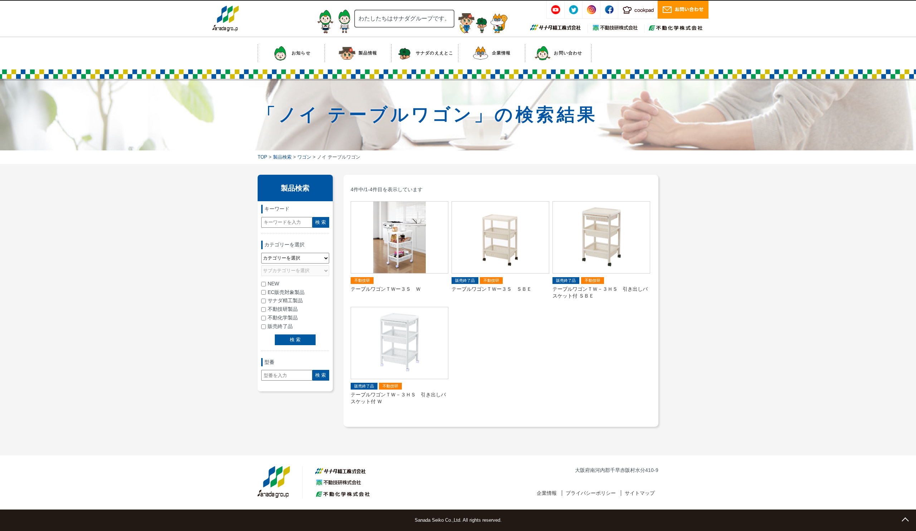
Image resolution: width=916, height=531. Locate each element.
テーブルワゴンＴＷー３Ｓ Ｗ (386, 289)
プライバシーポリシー (591, 493)
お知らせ (301, 52)
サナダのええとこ (435, 52)
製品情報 (368, 52)
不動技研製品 (283, 309)
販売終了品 (280, 326)
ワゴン (304, 157)
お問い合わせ (568, 52)
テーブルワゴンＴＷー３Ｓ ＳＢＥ (492, 289)
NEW (273, 283)
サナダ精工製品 (285, 300)
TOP (262, 157)
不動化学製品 (283, 317)
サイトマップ (640, 493)
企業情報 (501, 52)
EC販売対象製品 (286, 292)
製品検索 (282, 157)
